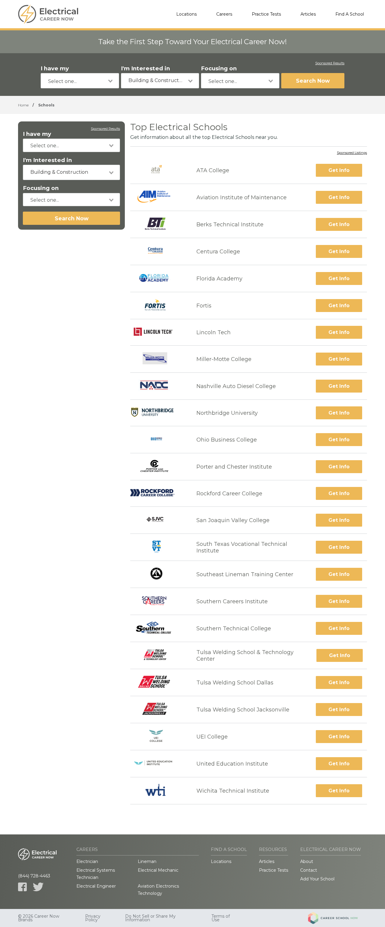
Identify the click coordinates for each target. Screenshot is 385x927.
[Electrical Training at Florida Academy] (157, 278)
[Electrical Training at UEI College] (158, 736)
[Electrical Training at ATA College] (158, 170)
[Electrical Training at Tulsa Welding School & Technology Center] (158, 655)
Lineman (147, 861)
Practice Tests (266, 14)
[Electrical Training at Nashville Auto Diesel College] (158, 386)
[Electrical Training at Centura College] (158, 251)
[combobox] (80, 80)
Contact (308, 870)
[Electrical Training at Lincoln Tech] (158, 332)
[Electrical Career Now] (48, 14)
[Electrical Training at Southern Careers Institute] (158, 601)
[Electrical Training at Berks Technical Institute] (158, 224)
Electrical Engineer (96, 886)
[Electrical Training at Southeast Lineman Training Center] (157, 574)
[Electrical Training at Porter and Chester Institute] (157, 466)
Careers (224, 14)
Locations (186, 14)
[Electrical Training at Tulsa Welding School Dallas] (158, 682)
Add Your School (317, 879)
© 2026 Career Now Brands (38, 918)
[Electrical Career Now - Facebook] (22, 887)
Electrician (87, 861)
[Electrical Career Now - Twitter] (38, 887)
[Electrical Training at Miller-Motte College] (158, 359)
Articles (308, 14)
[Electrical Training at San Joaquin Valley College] (158, 520)
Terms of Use (220, 918)
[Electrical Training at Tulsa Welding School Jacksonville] (157, 709)
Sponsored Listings (352, 153)
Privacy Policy (92, 918)
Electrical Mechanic (158, 870)
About (306, 861)
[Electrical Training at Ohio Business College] (157, 439)
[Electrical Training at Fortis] (157, 305)
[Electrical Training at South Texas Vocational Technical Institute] (157, 547)
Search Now (313, 81)
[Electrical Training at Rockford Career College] (158, 493)
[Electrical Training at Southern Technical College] (158, 628)
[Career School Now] (337, 918)
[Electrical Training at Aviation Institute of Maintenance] (157, 197)
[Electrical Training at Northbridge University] (158, 413)
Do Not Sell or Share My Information (150, 918)
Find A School (349, 14)
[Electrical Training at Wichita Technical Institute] (158, 790)
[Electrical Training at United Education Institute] (158, 763)
